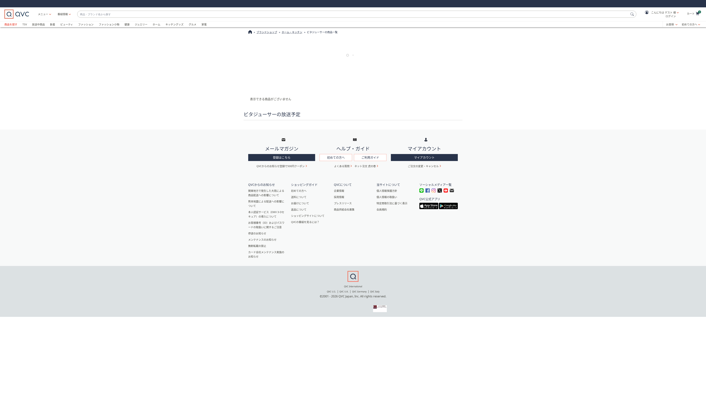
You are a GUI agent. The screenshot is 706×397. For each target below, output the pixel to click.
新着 (52, 24)
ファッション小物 (109, 24)
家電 (204, 24)
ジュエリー (141, 24)
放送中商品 (38, 24)
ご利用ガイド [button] (370, 157)
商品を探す (10, 24)
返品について (298, 209)
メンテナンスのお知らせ (262, 239)
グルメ (192, 24)
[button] (659, 14)
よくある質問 (342, 166)
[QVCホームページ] (250, 32)
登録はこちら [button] (281, 157)
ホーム (156, 24)
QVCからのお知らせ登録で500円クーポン (280, 166)
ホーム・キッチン (292, 32)
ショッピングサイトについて (308, 215)
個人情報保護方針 (387, 190)
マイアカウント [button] (424, 157)
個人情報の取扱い (387, 197)
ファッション (86, 24)
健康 (127, 24)
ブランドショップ (266, 32)
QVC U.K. (343, 291)
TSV (24, 24)
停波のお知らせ (257, 233)
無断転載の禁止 (257, 246)
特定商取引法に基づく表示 (392, 203)
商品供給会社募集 (344, 209)
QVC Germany (359, 291)
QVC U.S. (331, 291)
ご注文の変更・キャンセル (423, 166)
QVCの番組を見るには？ (305, 222)
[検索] (632, 14)
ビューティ (66, 24)
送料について (298, 197)
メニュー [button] (43, 14)
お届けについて (300, 203)
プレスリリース (343, 203)
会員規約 (382, 209)
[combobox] (353, 14)
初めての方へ (689, 24)
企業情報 (339, 190)
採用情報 (339, 197)
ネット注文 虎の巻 (365, 166)
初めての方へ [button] (336, 157)
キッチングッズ (174, 24)
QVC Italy (374, 291)
